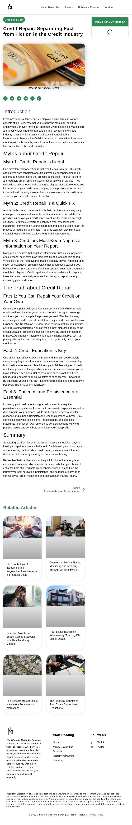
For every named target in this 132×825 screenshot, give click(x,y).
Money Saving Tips (50, 7)
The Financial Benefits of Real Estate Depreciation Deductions (64, 704)
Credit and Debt (14, 19)
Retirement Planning (88, 7)
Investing (108, 7)
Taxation (69, 7)
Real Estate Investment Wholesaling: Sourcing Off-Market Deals (65, 635)
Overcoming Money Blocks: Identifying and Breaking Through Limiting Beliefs (65, 566)
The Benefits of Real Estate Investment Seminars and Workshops (22, 704)
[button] (5, 98)
